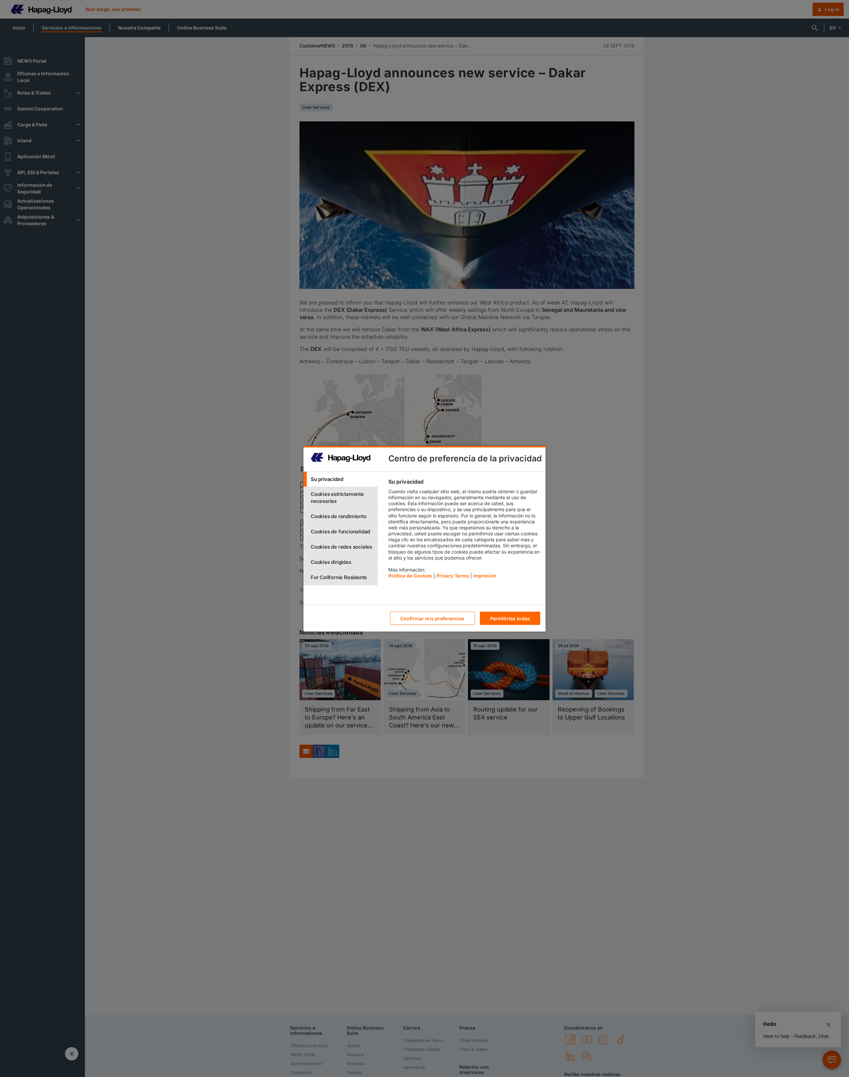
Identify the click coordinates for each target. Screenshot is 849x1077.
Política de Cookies (410, 575)
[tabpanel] (464, 530)
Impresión (484, 575)
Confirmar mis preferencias (432, 618)
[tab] (340, 479)
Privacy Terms (452, 575)
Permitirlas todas (510, 618)
